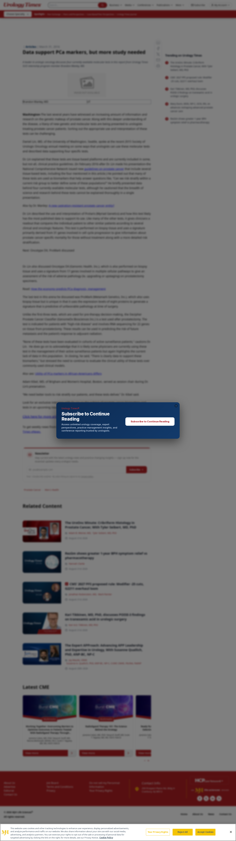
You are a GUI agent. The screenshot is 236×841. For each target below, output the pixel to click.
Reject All (183, 832)
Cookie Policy (106, 837)
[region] (118, 832)
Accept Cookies (205, 832)
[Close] (230, 831)
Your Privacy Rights (158, 832)
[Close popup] (176, 405)
